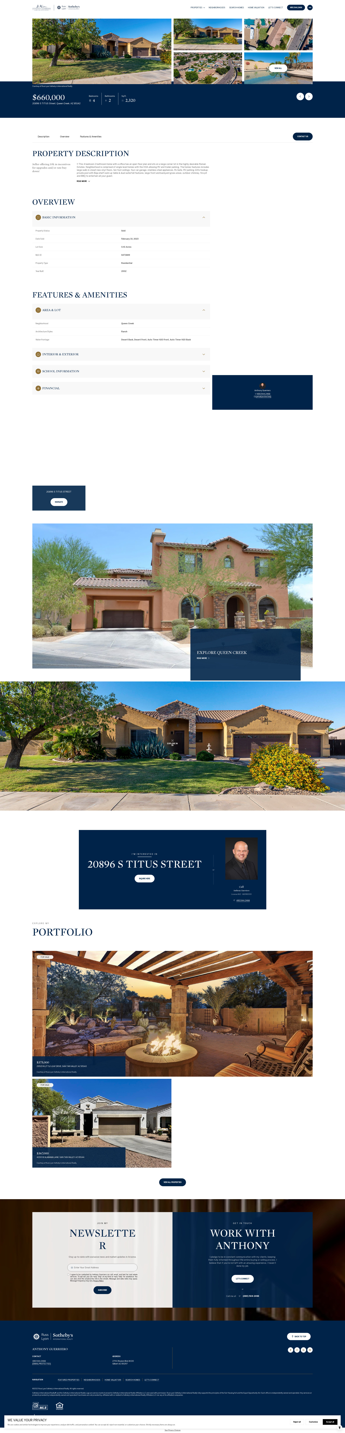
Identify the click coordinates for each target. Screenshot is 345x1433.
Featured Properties (68, 1380)
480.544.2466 (296, 7)
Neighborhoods (217, 7)
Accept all (330, 1422)
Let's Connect (275, 7)
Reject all (297, 1422)
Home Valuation (256, 7)
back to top (300, 1336)
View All (278, 68)
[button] (303, 136)
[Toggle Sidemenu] (310, 7)
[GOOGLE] (310, 1350)
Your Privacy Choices (172, 1430)
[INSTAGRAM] (297, 1350)
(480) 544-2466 (251, 1296)
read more (202, 658)
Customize (313, 1422)
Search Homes (236, 7)
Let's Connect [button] (152, 1380)
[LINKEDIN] (303, 1350)
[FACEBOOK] (290, 1350)
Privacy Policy (98, 1281)
